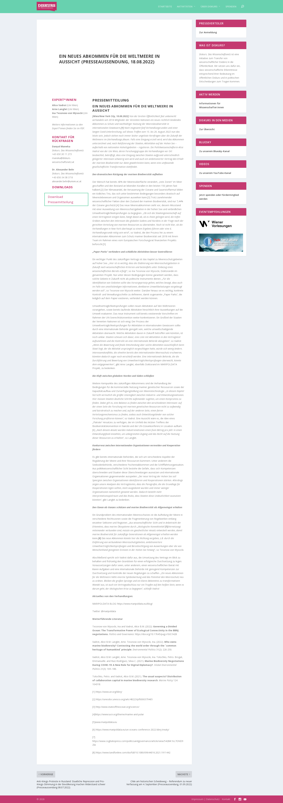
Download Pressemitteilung (60, 199)
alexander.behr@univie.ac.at (66, 181)
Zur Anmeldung (208, 32)
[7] (93, 737)
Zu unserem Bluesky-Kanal (214, 151)
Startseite (165, 6)
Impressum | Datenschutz (205, 799)
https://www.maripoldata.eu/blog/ (135, 603)
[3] (148, 197)
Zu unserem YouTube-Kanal (215, 173)
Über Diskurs (209, 6)
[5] (104, 244)
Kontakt (226, 799)
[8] (93, 752)
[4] (117, 205)
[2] (102, 189)
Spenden (231, 6)
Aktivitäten (184, 6)
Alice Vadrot (59, 105)
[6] (93, 430)
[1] (93, 691)
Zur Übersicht (207, 129)
